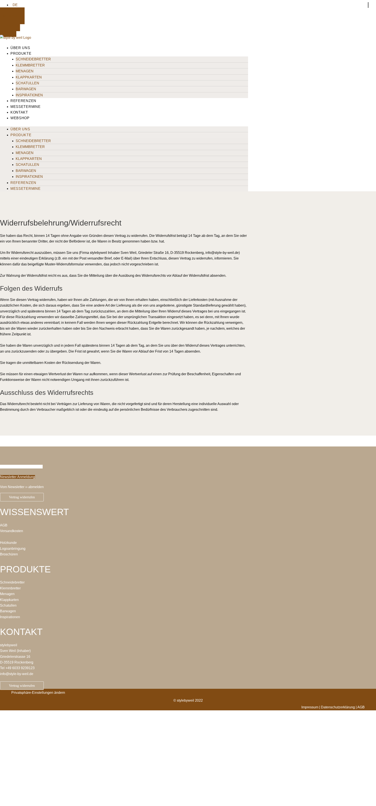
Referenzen (23, 101)
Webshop (20, 118)
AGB (3, 525)
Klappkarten (29, 77)
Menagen (25, 71)
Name (5, 747)
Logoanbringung (12, 548)
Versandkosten (11, 531)
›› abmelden (34, 487)
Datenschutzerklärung (89, 786)
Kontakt (19, 112)
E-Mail (5, 761)
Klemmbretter (30, 65)
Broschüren (9, 554)
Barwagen (26, 89)
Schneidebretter (33, 59)
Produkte (21, 53)
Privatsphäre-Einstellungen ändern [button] (38, 692)
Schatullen (27, 83)
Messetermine (25, 107)
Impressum (309, 707)
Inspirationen (29, 95)
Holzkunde (8, 543)
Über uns (20, 48)
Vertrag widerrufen (22, 497)
